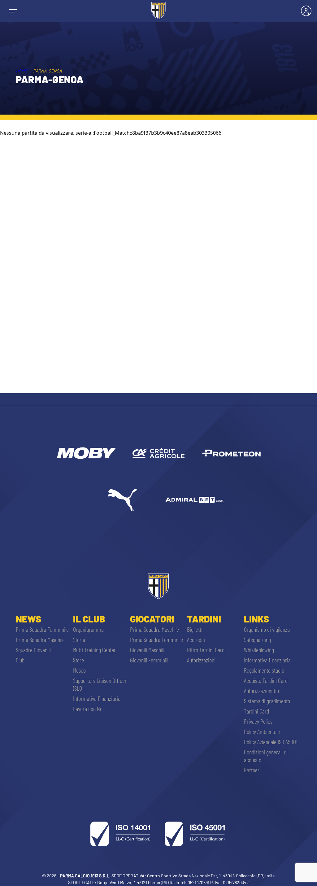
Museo (79, 670)
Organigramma (88, 629)
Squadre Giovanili (33, 649)
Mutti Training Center (94, 649)
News (28, 618)
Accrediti (196, 639)
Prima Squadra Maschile (40, 639)
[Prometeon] (230, 453)
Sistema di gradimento (267, 701)
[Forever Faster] (122, 499)
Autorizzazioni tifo (262, 690)
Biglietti (194, 629)
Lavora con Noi (88, 708)
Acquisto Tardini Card (266, 680)
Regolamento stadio (264, 670)
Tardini (204, 618)
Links (256, 618)
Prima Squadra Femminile (42, 629)
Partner (251, 770)
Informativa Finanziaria (96, 698)
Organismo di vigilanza (267, 629)
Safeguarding (257, 639)
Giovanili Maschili (147, 649)
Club (20, 660)
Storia (79, 639)
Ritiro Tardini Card (205, 649)
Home (21, 70)
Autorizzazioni (201, 660)
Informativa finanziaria (267, 660)
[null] (85, 453)
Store (78, 660)
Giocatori (152, 618)
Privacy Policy (258, 721)
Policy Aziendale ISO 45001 (270, 741)
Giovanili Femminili (149, 660)
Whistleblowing (259, 649)
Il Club (89, 618)
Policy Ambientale (262, 731)
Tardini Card (256, 711)
